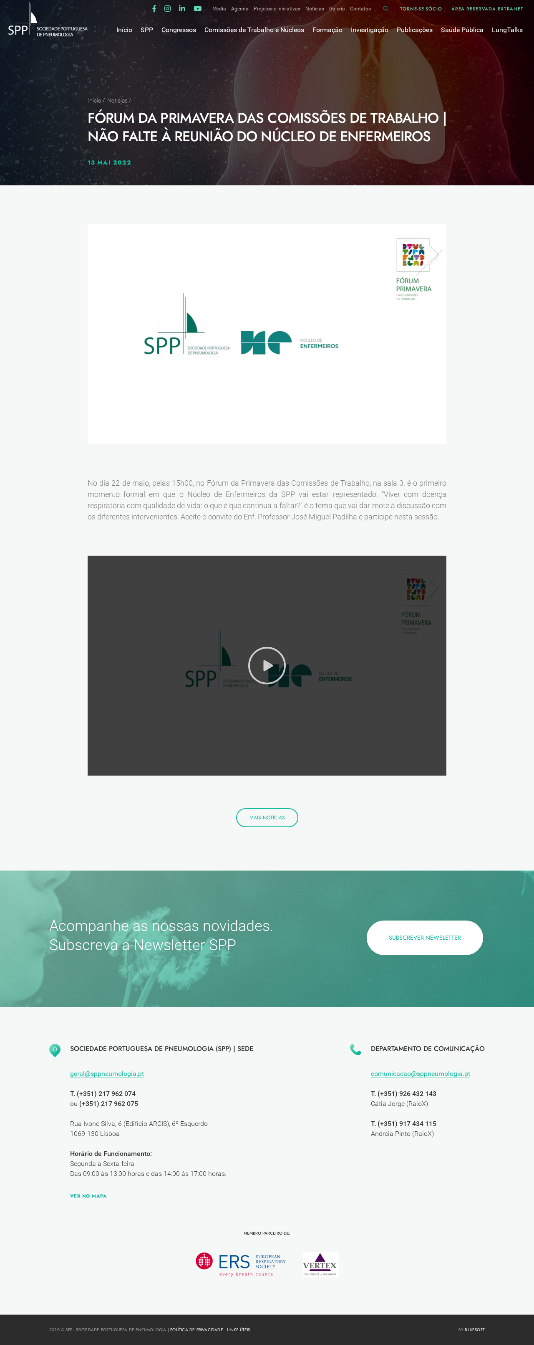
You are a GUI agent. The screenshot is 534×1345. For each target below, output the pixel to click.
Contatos (360, 9)
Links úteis (238, 1330)
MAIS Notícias (267, 817)
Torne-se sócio (421, 8)
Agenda (240, 9)
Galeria (337, 9)
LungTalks (507, 30)
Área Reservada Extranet (487, 8)
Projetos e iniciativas (277, 9)
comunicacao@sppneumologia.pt (420, 1074)
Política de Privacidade (196, 1330)
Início (94, 100)
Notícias (314, 9)
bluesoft (475, 1330)
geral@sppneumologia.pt (107, 1074)
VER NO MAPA (88, 1196)
